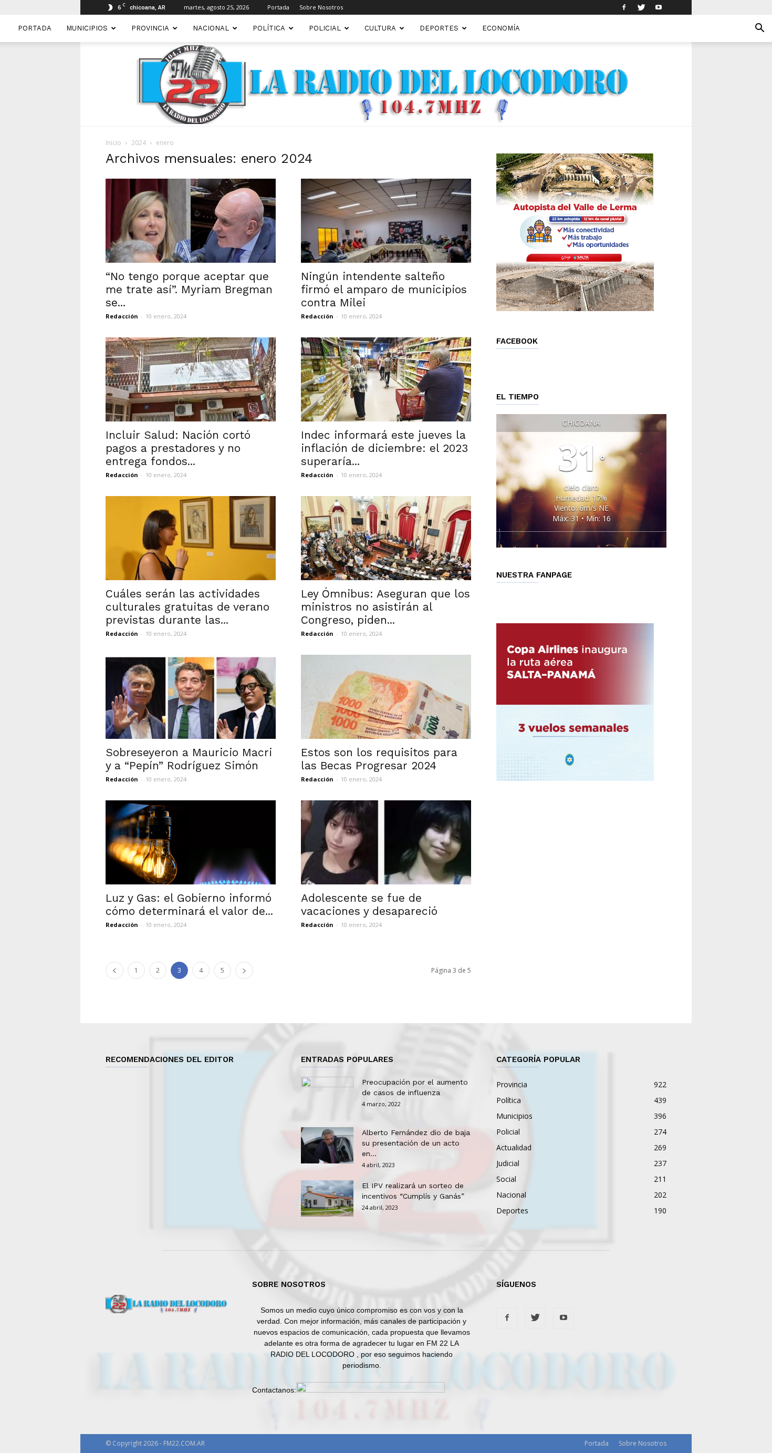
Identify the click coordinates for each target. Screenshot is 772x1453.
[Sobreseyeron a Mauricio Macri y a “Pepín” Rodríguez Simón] (191, 697)
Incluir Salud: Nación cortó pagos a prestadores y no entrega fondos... (178, 448)
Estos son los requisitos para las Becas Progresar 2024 (379, 759)
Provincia (150, 28)
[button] (759, 29)
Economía (501, 28)
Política (269, 28)
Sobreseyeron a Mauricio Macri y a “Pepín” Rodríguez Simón (189, 759)
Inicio (113, 142)
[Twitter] (641, 7)
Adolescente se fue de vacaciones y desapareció (369, 904)
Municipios (87, 28)
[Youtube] (658, 7)
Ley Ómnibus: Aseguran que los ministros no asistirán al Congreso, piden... (385, 606)
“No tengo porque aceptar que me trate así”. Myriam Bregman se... (189, 289)
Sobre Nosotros (321, 7)
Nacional (211, 28)
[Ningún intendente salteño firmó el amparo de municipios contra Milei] (386, 221)
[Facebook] (624, 7)
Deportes (439, 28)
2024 (138, 142)
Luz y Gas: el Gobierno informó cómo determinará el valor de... (189, 904)
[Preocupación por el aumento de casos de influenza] (327, 1095)
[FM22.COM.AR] (386, 84)
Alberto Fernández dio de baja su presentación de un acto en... (416, 1143)
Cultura (380, 28)
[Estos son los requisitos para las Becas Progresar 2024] (386, 697)
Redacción (122, 316)
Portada (278, 7)
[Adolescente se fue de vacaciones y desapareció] (386, 842)
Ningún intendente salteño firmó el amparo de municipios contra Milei (384, 289)
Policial (325, 28)
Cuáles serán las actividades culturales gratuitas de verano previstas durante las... (187, 606)
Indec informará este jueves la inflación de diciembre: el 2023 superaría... (384, 448)
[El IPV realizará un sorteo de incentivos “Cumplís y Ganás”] (327, 1198)
